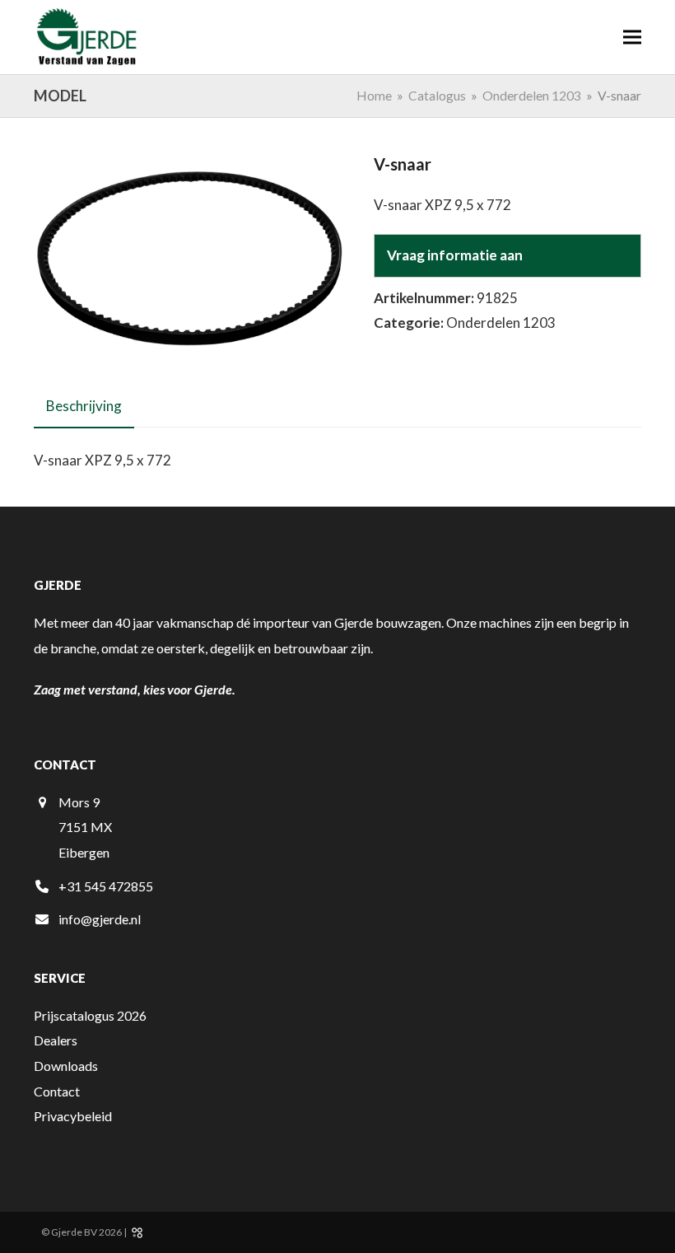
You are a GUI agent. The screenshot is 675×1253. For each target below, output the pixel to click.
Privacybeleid (73, 1116)
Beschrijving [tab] (84, 405)
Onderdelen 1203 (501, 322)
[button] (632, 37)
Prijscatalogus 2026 (90, 1015)
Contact (57, 1091)
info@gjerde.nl (99, 919)
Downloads (66, 1065)
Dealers (55, 1040)
